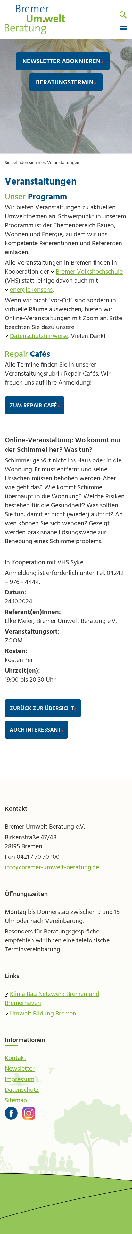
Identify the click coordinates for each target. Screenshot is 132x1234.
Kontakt (15, 1058)
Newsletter (20, 1069)
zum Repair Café (33, 405)
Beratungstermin (65, 83)
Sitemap (16, 1101)
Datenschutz (22, 1090)
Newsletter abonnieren (61, 61)
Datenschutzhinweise (39, 336)
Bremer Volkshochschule (89, 272)
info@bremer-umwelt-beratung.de (52, 868)
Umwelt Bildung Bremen (43, 1014)
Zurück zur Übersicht (42, 708)
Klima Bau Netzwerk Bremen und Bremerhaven (52, 998)
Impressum (19, 1079)
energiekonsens (31, 290)
